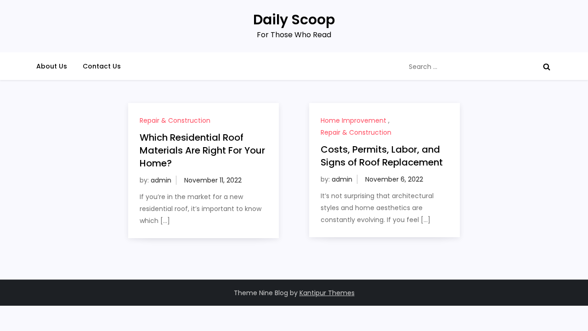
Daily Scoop (294, 19)
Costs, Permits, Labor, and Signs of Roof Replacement (382, 156)
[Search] (547, 66)
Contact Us (102, 66)
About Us (51, 66)
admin (161, 180)
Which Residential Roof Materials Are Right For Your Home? (202, 150)
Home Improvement (353, 120)
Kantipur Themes (327, 292)
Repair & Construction (175, 120)
